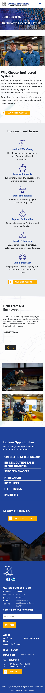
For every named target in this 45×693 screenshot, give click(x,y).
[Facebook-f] (8, 579)
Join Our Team (31, 639)
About (6, 635)
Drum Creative (28, 690)
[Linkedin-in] (13, 579)
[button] (8, 347)
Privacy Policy (39, 687)
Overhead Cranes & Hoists (17, 588)
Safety (14, 650)
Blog (5, 650)
